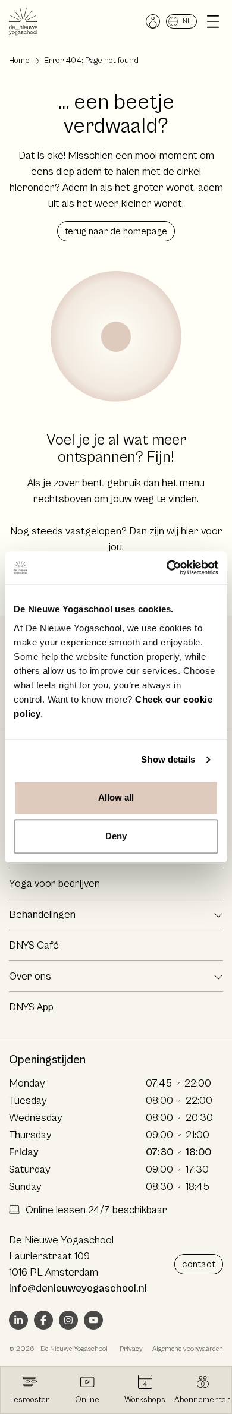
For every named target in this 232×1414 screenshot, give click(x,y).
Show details (168, 759)
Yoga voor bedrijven (54, 883)
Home (19, 60)
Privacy (131, 1349)
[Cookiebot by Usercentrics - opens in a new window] (166, 567)
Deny (116, 836)
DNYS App (31, 1007)
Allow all (116, 797)
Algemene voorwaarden (187, 1349)
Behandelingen (42, 914)
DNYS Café (34, 945)
